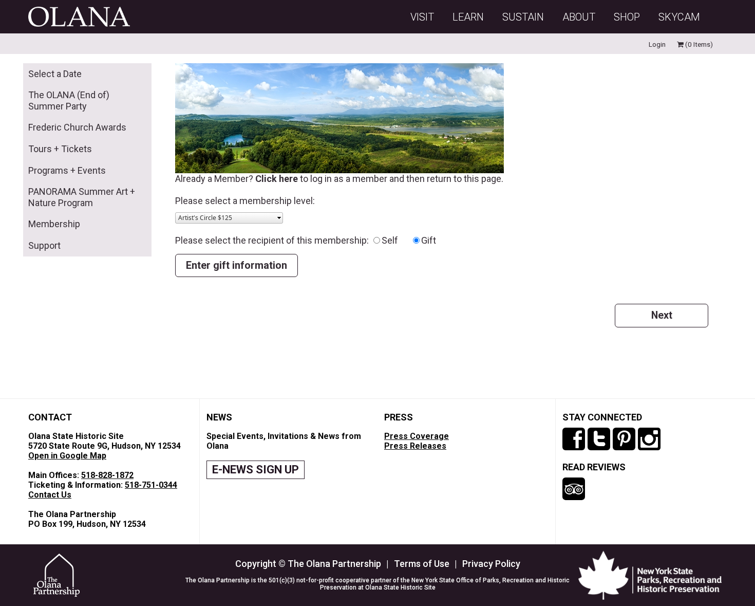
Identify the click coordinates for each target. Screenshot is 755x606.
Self (396, 240)
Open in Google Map (67, 456)
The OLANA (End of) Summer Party (68, 100)
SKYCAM (679, 17)
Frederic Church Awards (77, 127)
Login (657, 44)
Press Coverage (416, 436)
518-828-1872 (107, 475)
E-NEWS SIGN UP (255, 469)
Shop (627, 17)
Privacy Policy (491, 563)
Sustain (523, 17)
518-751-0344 (151, 485)
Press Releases (415, 446)
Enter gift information (236, 265)
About (578, 17)
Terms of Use (421, 563)
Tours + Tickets (60, 148)
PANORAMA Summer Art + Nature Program (81, 197)
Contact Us (49, 495)
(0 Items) (698, 44)
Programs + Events (67, 170)
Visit (422, 17)
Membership (54, 223)
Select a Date (55, 73)
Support (44, 245)
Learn (468, 17)
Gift (428, 240)
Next (661, 315)
